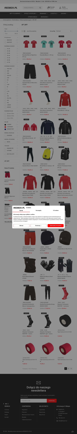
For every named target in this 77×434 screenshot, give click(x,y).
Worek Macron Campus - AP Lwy (47, 166)
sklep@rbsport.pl (63, 420)
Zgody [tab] (21, 210)
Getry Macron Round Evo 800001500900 (46, 111)
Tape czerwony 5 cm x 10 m (65, 359)
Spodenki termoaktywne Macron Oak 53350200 (28, 249)
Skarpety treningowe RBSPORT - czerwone (63, 305)
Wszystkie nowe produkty (11, 221)
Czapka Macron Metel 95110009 (45, 249)
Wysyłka (24, 417)
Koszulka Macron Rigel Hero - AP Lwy (29, 55)
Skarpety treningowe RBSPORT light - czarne (46, 332)
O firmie (7, 409)
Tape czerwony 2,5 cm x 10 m (29, 360)
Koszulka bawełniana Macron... (10, 214)
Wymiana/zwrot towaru (28, 414)
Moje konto (42, 414)
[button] (30, 13)
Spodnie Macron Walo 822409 (30, 165)
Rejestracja (42, 412)
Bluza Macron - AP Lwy (63, 110)
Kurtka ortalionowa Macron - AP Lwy (65, 139)
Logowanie (42, 409)
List (25, 31)
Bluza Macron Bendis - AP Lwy (29, 139)
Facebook (4, 404)
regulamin (24, 409)
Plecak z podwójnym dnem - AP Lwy (65, 166)
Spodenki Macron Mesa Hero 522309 (29, 83)
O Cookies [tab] (56, 210)
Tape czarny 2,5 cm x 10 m (65, 332)
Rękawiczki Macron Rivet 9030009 (46, 277)
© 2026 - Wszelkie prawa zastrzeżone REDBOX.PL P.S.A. (17, 431)
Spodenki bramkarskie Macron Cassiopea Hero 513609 (28, 305)
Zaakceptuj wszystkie (55, 225)
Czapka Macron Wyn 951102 (65, 248)
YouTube (6, 404)
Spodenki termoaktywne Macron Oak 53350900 (64, 222)
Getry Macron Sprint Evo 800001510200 (46, 83)
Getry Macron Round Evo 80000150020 (28, 111)
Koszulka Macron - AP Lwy (46, 55)
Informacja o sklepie (63, 406)
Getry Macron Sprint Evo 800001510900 (64, 83)
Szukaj (40, 7)
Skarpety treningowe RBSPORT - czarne (27, 332)
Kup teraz (35, 40)
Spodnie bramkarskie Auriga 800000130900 (47, 305)
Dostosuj (38, 225)
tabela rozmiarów (27, 419)
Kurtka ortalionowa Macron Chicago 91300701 (47, 139)
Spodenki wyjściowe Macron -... (10, 197)
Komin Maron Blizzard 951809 (28, 277)
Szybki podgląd (35, 37)
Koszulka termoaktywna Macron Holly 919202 (28, 194)
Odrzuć (21, 225)
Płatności (24, 412)
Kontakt (7, 417)
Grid (22, 31)
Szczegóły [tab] (38, 210)
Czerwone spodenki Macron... (10, 180)
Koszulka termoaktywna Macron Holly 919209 (46, 194)
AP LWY (7, 161)
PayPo (6, 414)
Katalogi (7, 412)
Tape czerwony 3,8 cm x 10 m (47, 360)
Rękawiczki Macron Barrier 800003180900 (64, 277)
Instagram (8, 404)
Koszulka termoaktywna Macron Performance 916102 (65, 194)
